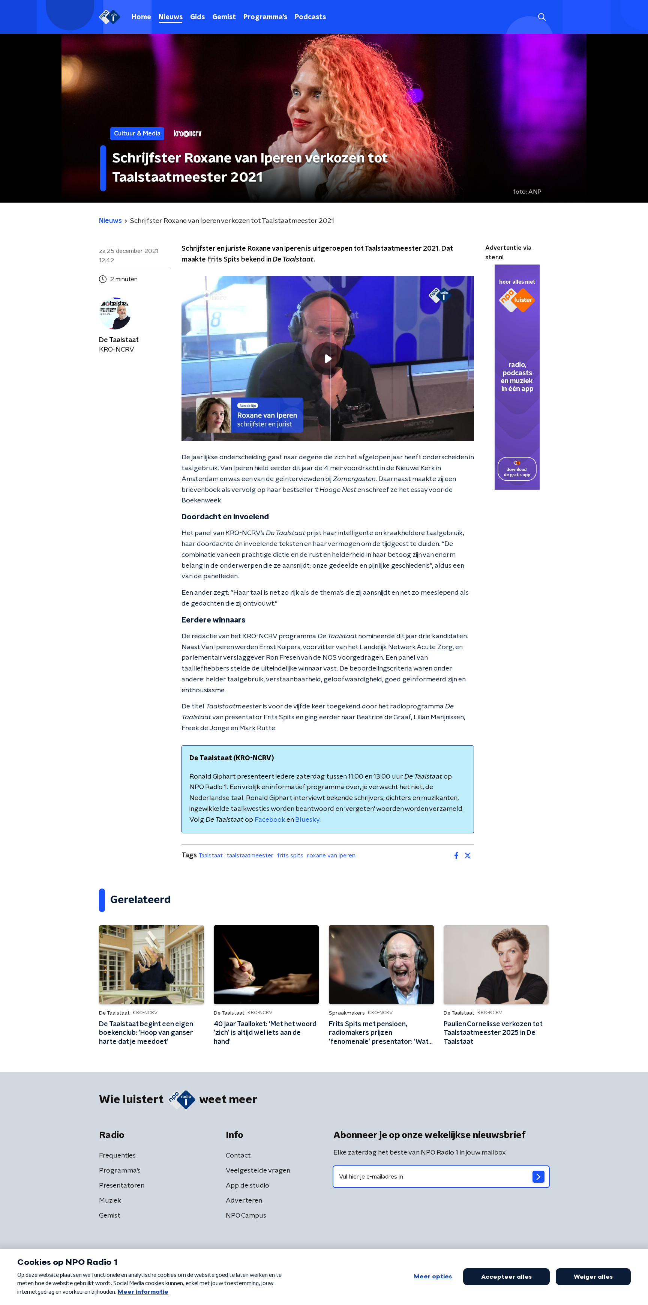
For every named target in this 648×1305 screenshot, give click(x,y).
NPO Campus (246, 1215)
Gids (197, 17)
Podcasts (310, 17)
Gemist (224, 17)
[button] (541, 17)
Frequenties (117, 1155)
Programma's (265, 17)
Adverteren (244, 1200)
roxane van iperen (331, 855)
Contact (238, 1155)
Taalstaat (210, 855)
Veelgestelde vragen (258, 1170)
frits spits (290, 855)
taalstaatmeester (249, 855)
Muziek (110, 1200)
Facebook (270, 819)
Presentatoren (121, 1185)
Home (141, 17)
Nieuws (171, 17)
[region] (328, 358)
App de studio (247, 1185)
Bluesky (307, 819)
